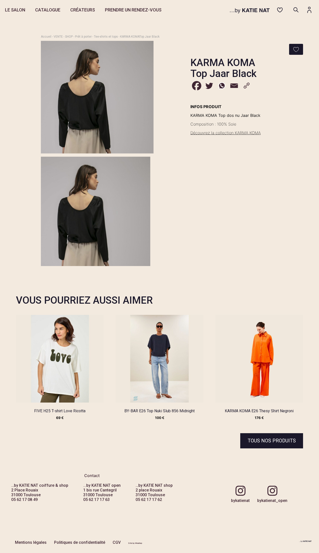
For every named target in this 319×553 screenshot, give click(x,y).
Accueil (46, 36)
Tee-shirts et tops (106, 36)
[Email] (234, 85)
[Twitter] (209, 85)
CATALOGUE (47, 9)
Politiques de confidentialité (79, 542)
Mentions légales (31, 542)
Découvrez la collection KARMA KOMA (225, 132)
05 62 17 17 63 (96, 499)
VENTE (58, 36)
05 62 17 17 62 (149, 499)
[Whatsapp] (221, 85)
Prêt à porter (83, 36)
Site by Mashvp (135, 543)
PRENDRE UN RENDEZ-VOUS (133, 9)
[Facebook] (196, 85)
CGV (117, 542)
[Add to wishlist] (296, 49)
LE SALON (15, 9)
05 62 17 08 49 (24, 499)
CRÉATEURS (82, 9)
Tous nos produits (272, 441)
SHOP (69, 36)
